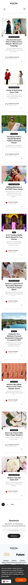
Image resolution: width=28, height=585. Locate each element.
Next (12, 504)
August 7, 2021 (12, 492)
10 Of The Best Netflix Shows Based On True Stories (14, 237)
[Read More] (21, 61)
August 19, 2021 (12, 203)
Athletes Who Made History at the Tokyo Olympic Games (14, 386)
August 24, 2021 (12, 105)
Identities (6, 560)
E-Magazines (7, 564)
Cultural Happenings (14, 184)
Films (14, 232)
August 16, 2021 (12, 252)
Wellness (14, 331)
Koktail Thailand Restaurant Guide (11, 562)
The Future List (20, 564)
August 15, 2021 (12, 302)
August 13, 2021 (12, 401)
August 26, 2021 (12, 58)
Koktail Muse (14, 381)
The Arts (23, 562)
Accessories (14, 133)
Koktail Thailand (13, 202)
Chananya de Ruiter (13, 57)
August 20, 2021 (12, 155)
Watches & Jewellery (14, 87)
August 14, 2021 (12, 352)
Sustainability (14, 430)
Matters (14, 560)
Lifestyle (22, 560)
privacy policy (5, 576)
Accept (21, 580)
